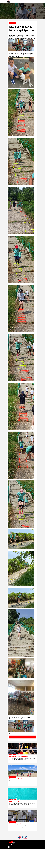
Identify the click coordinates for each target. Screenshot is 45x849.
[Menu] (37, 1)
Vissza (22, 737)
